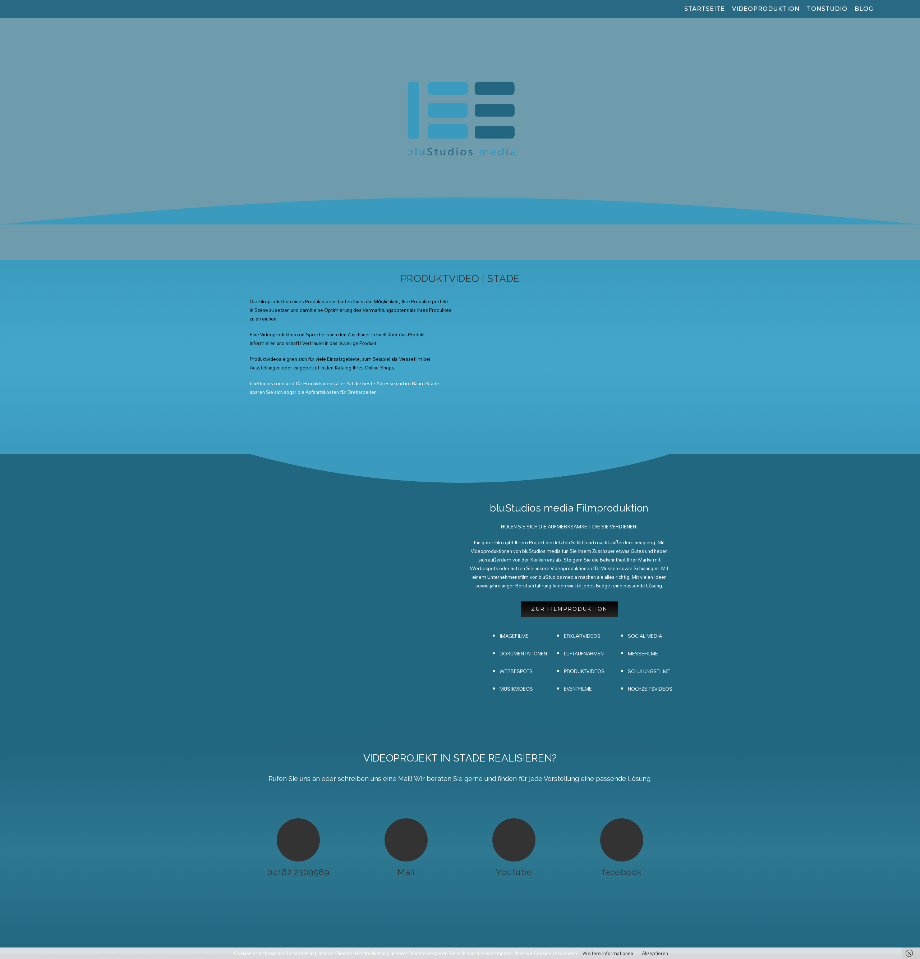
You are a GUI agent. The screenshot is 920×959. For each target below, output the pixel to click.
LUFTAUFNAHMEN (584, 654)
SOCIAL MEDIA (645, 636)
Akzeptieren (655, 953)
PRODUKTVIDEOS (584, 671)
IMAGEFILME (514, 636)
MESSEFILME (643, 654)
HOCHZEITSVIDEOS (650, 689)
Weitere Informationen (608, 953)
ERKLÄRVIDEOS (582, 636)
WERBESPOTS (516, 671)
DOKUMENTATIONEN (523, 654)
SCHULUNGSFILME (649, 671)
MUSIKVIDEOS (516, 689)
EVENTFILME (578, 689)
